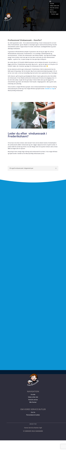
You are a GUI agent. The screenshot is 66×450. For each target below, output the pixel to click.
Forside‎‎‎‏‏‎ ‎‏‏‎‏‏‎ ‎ (52, 3)
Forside (33, 394)
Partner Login (55, 14)
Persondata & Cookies (33, 415)
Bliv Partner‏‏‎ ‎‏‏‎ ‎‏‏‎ (53, 12)
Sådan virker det (33, 397)
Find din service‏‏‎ (54, 8)
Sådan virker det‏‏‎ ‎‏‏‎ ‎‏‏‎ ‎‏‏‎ (55, 5)
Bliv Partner (33, 402)
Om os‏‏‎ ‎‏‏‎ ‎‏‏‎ (52, 10)
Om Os (33, 412)
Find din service (33, 400)
